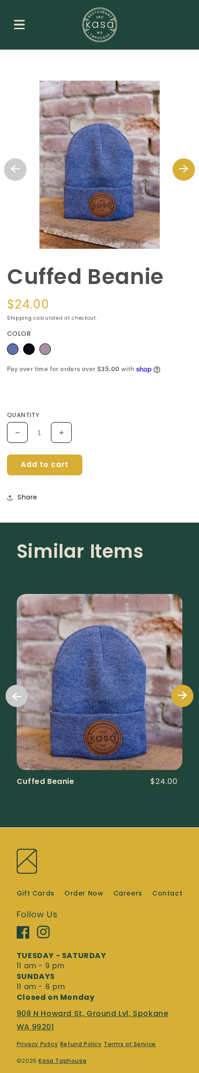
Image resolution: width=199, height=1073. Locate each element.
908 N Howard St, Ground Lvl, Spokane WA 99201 (92, 1020)
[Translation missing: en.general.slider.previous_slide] (15, 169)
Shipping (19, 318)
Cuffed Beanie (46, 781)
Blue (13, 349)
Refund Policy (81, 1044)
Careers (128, 893)
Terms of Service (130, 1044)
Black (29, 349)
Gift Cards (36, 893)
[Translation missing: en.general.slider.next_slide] (184, 169)
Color (19, 333)
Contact (167, 893)
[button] (19, 24)
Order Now (83, 893)
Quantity (23, 414)
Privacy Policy (37, 1044)
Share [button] (27, 497)
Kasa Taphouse (62, 1061)
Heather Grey (45, 349)
